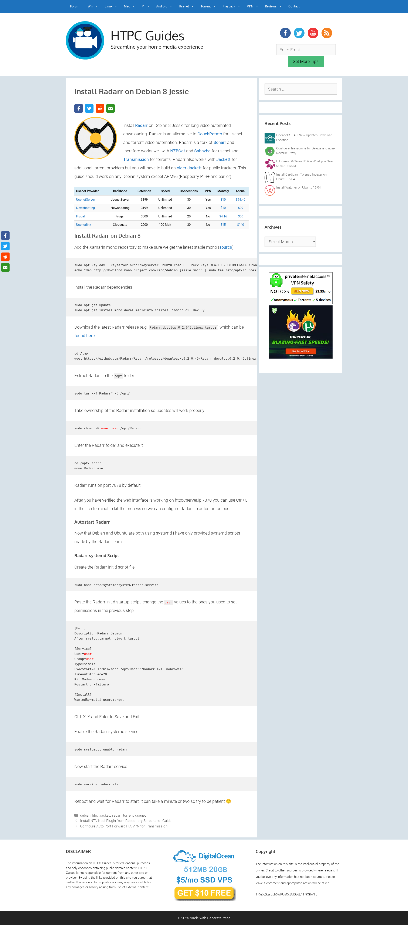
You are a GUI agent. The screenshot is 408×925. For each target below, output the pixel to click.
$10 (223, 199)
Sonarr (220, 142)
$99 (240, 208)
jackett (105, 815)
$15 (223, 225)
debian (85, 815)
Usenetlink (83, 225)
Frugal (80, 216)
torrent (128, 815)
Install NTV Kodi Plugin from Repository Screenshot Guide (125, 821)
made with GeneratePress (210, 918)
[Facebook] (78, 108)
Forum (74, 6)
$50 (240, 216)
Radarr (141, 125)
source (225, 247)
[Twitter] (89, 108)
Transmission (136, 159)
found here (84, 335)
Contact (294, 6)
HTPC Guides (147, 35)
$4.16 (223, 216)
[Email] (110, 108)
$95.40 (240, 199)
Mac (127, 6)
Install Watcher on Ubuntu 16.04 (298, 187)
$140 (240, 225)
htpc (95, 815)
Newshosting (85, 208)
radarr (117, 815)
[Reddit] (100, 108)
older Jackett (189, 167)
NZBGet (177, 150)
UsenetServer (85, 199)
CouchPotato (209, 133)
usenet (140, 815)
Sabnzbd (202, 150)
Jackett (223, 159)
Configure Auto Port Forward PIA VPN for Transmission (123, 826)
